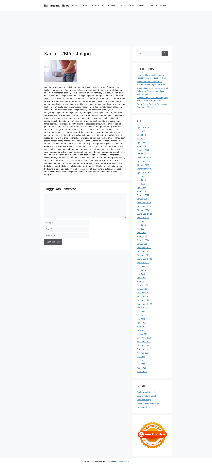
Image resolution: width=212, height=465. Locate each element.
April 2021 (141, 368)
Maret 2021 (142, 372)
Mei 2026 (141, 139)
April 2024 (141, 233)
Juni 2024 (141, 225)
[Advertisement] (106, 27)
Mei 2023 (141, 274)
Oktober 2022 (143, 300)
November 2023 (144, 251)
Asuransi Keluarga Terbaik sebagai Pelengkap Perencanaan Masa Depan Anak (152, 91)
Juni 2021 (141, 360)
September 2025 (144, 169)
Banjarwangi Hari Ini (146, 392)
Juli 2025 (141, 176)
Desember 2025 (144, 157)
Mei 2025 (141, 184)
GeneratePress (124, 461)
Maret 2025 (142, 191)
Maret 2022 (142, 326)
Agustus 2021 (143, 353)
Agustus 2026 (143, 127)
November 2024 (144, 206)
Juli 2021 (141, 357)
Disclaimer (111, 5)
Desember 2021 (144, 338)
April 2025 (141, 187)
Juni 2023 (141, 270)
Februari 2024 (143, 240)
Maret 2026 (142, 146)
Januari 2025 (143, 199)
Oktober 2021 (143, 345)
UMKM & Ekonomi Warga (148, 403)
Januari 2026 (143, 154)
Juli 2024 (141, 221)
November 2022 (144, 296)
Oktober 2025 (143, 165)
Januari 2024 (143, 244)
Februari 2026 (143, 150)
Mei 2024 (141, 229)
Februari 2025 (143, 195)
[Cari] (165, 53)
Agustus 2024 (143, 218)
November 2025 (144, 161)
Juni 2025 (141, 180)
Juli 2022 (141, 311)
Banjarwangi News (56, 5)
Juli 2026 (141, 131)
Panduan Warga (144, 400)
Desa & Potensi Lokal (146, 396)
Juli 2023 (141, 266)
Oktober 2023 (143, 255)
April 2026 (141, 142)
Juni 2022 (141, 315)
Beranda (75, 5)
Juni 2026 (141, 135)
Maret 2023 (142, 281)
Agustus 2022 (143, 308)
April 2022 (141, 323)
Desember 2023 (144, 248)
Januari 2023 (143, 289)
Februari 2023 (143, 285)
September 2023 (144, 259)
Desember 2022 (144, 293)
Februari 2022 (143, 330)
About (85, 5)
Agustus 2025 (143, 172)
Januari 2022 (143, 334)
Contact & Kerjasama (158, 5)
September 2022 (144, 304)
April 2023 (141, 278)
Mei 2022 (141, 319)
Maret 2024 (142, 236)
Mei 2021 (141, 364)
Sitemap (142, 5)
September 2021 (144, 349)
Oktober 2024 (143, 210)
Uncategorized (143, 407)
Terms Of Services (127, 5)
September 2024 (144, 214)
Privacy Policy (97, 5)
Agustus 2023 (143, 263)
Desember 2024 (144, 203)
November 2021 (144, 341)
